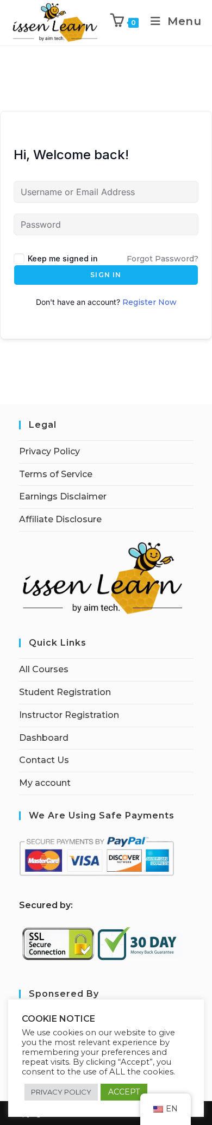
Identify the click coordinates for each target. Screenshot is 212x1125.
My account (45, 783)
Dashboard (43, 738)
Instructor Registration (69, 715)
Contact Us (44, 760)
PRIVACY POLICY (61, 1092)
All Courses (43, 669)
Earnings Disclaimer (63, 496)
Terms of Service (55, 474)
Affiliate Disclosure (60, 519)
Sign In (105, 275)
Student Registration (65, 692)
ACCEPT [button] (124, 1092)
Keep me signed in (63, 258)
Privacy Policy (49, 451)
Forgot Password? (162, 259)
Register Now (149, 302)
